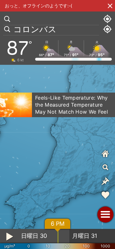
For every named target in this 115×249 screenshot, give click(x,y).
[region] (57, 124)
